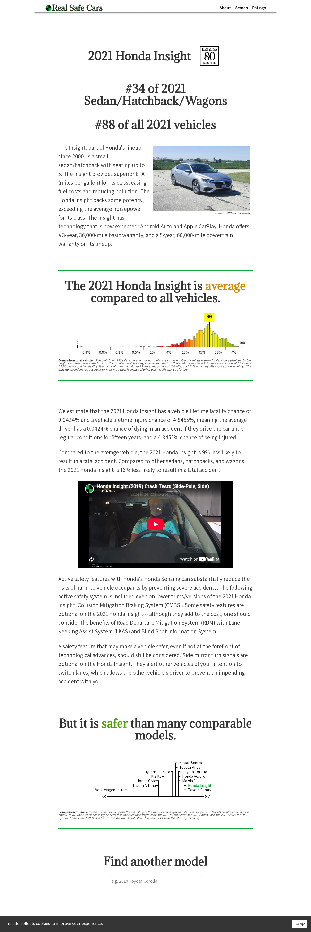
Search (241, 7)
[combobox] (155, 881)
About (225, 7)
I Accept (300, 924)
